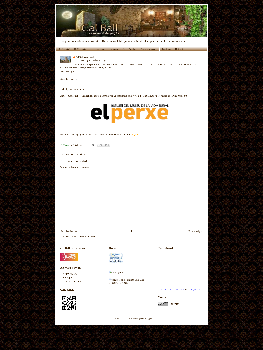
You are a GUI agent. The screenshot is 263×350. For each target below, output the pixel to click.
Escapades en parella (117, 49)
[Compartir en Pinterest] (108, 145)
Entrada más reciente (70, 231)
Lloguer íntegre (99, 49)
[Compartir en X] (103, 145)
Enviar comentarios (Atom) (84, 236)
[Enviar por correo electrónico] (98, 145)
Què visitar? (166, 49)
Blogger (148, 318)
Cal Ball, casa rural (85, 57)
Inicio (133, 231)
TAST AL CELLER (72, 281)
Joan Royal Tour (194, 289)
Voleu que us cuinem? (148, 49)
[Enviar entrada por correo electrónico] (93, 145)
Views (163, 289)
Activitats (132, 49)
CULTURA (68, 274)
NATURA (67, 277)
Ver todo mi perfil (68, 71)
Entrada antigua (195, 231)
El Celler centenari (81, 49)
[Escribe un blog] (100, 145)
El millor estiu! (64, 49)
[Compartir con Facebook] (106, 145)
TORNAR (179, 49)
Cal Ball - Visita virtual (175, 289)
